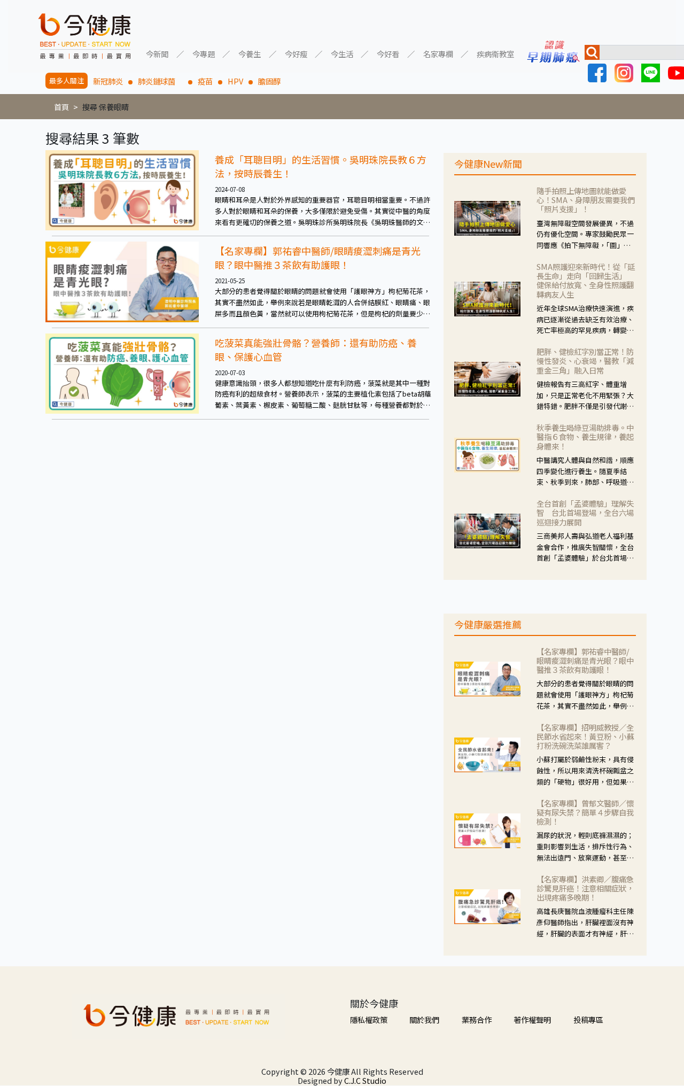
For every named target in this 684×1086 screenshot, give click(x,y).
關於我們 (424, 1019)
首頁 (61, 106)
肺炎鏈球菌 (160, 81)
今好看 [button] (388, 53)
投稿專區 (588, 1019)
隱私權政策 (368, 1019)
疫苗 (205, 81)
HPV (235, 81)
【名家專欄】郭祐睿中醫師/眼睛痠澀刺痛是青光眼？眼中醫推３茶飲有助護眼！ (318, 258)
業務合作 (477, 1019)
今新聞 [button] (157, 53)
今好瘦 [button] (296, 53)
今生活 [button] (342, 53)
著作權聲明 (532, 1019)
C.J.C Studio (365, 1080)
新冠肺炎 (108, 81)
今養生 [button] (249, 53)
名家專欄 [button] (438, 53)
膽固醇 (269, 81)
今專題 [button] (203, 53)
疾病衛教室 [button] (495, 53)
